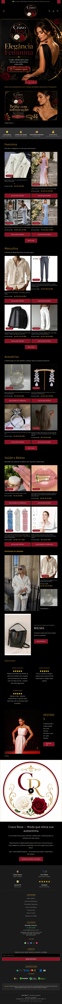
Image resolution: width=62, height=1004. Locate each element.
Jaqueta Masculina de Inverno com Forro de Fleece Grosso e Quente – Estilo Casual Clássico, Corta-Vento (17, 333)
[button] (4, 11)
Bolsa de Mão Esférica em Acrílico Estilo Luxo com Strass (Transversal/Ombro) (17, 393)
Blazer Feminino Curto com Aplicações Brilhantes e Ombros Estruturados (16, 180)
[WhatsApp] (25, 943)
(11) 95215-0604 (31, 927)
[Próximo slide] (35, 82)
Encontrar (41, 641)
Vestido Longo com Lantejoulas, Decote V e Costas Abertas (18, 227)
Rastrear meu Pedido (31, 916)
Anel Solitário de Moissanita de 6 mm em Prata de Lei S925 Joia (18, 433)
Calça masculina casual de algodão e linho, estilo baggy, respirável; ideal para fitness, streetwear (44, 333)
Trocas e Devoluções (31, 907)
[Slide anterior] (26, 82)
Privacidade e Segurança (31, 904)
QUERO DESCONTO (31, 959)
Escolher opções (17, 196)
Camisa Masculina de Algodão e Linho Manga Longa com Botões (17, 293)
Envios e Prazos (31, 913)
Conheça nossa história (31, 859)
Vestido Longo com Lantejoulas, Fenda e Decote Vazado (43, 188)
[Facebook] (31, 943)
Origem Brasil (9, 123)
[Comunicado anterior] (3, 1)
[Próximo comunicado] (58, 1)
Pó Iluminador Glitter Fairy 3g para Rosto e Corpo (15, 493)
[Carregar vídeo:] (31, 791)
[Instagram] (28, 943)
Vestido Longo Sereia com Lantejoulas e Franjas (42, 227)
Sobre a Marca (31, 898)
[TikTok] (34, 943)
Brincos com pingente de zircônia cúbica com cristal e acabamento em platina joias (43, 393)
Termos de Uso (31, 910)
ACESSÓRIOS (44, 608)
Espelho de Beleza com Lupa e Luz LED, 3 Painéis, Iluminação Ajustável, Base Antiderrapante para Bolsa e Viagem (43, 536)
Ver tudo (31, 240)
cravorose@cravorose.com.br (31, 930)
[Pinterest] (37, 943)
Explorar (48, 744)
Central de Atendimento (31, 901)
